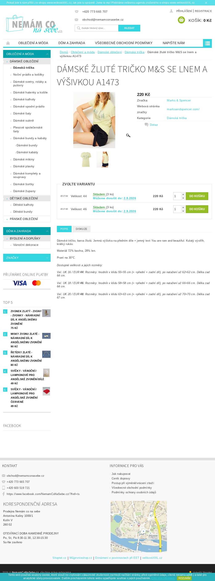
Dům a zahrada (71, 43)
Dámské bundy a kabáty (30, 138)
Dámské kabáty (27, 152)
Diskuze (81, 229)
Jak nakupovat (121, 473)
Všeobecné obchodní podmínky (124, 43)
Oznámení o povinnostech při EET (117, 557)
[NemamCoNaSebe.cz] (38, 23)
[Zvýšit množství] (183, 194)
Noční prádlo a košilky (28, 74)
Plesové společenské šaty (27, 129)
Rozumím (184, 578)
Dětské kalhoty (23, 204)
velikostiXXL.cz (152, 557)
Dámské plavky (23, 166)
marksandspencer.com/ (183, 109)
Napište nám (174, 43)
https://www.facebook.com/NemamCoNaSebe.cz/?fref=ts (43, 494)
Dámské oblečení (24, 61)
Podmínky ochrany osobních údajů (134, 492)
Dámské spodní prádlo (29, 106)
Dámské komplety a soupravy (27, 175)
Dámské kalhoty (24, 99)
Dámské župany (24, 191)
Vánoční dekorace (25, 244)
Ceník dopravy (121, 478)
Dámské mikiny (23, 159)
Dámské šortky (23, 184)
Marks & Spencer (179, 100)
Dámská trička (23, 67)
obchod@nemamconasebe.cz (25, 475)
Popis (64, 229)
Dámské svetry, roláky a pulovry (29, 83)
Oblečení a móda (33, 43)
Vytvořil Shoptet (202, 572)
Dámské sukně (23, 120)
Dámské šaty (22, 113)
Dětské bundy (22, 211)
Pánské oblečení (24, 219)
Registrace (203, 11)
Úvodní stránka (8, 43)
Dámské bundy (27, 145)
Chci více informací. (163, 578)
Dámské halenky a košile (30, 92)
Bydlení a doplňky (25, 238)
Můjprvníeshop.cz (80, 557)
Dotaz (154, 124)
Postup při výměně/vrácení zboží (133, 483)
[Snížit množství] (183, 198)
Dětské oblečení (24, 198)
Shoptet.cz (59, 557)
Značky (12, 257)
